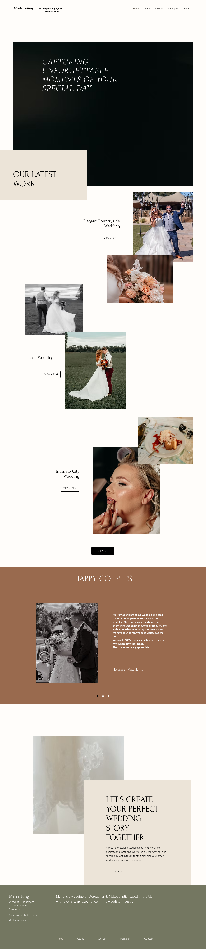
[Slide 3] (108, 696)
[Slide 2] (103, 696)
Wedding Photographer (50, 8)
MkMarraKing (23, 8)
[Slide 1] (97, 696)
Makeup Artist (51, 11)
